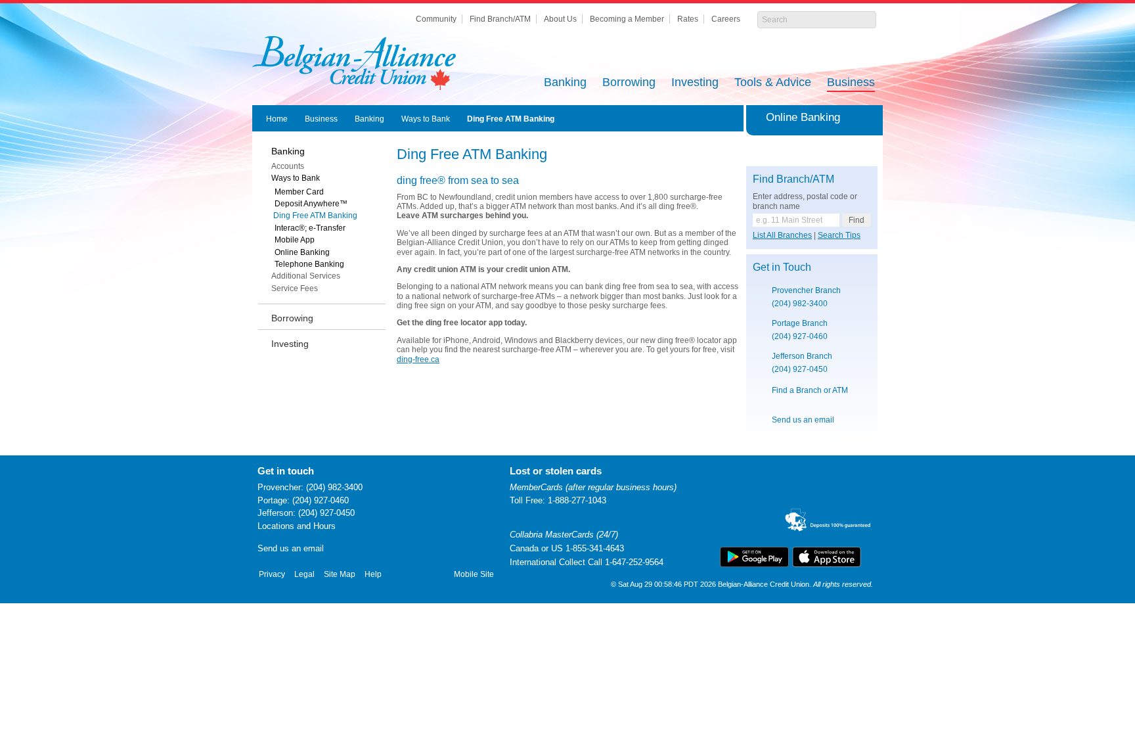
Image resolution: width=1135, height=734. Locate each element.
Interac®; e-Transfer (310, 228)
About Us (560, 19)
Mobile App (295, 239)
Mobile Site (474, 574)
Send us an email (803, 419)
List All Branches (782, 235)
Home (277, 119)
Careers (725, 19)
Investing (695, 83)
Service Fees (294, 288)
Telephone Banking (309, 264)
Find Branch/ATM (500, 19)
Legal (304, 574)
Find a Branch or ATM (810, 390)
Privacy (272, 574)
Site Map (339, 574)
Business (851, 83)
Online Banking (302, 252)
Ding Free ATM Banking (510, 119)
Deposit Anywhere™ (311, 203)
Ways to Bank (425, 119)
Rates (687, 19)
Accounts (287, 166)
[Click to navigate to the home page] (354, 63)
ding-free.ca (418, 359)
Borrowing (629, 83)
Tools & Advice (772, 83)
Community (436, 19)
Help (373, 574)
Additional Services (305, 276)
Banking (565, 83)
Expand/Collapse (870, 117)
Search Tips (839, 235)
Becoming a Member (627, 19)
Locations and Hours (296, 526)
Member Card (299, 191)
